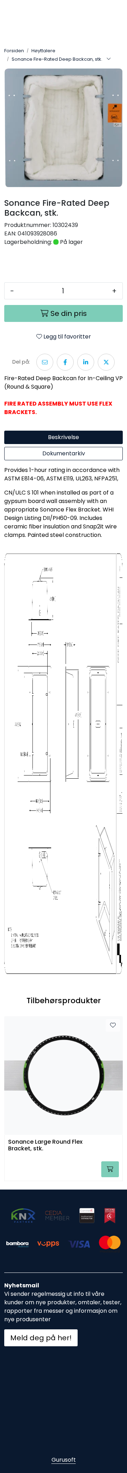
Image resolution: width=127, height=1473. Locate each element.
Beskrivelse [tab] (63, 437)
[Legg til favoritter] (113, 1025)
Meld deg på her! (41, 1338)
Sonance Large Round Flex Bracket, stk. (45, 1145)
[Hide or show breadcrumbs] (108, 59)
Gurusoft (64, 1460)
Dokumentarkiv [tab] (63, 453)
